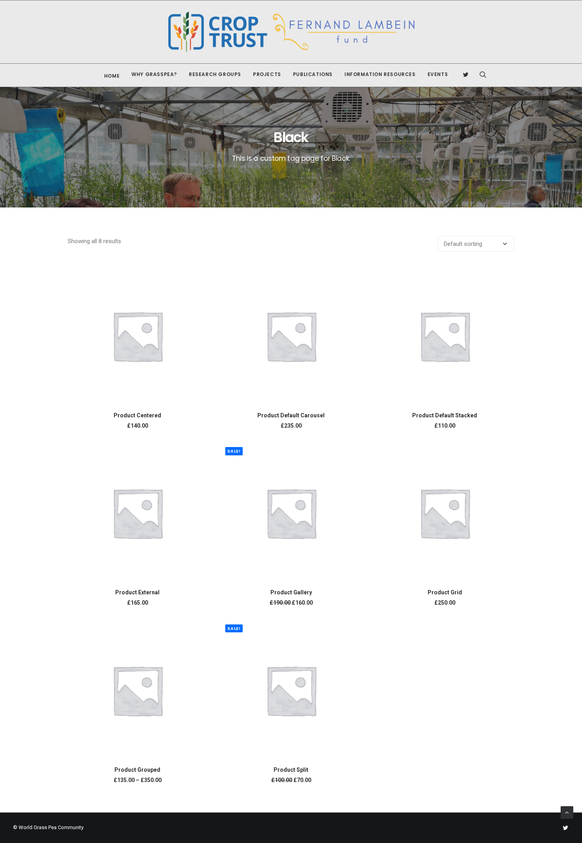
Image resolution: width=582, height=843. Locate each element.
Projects (267, 74)
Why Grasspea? (154, 74)
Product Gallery (291, 592)
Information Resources (380, 74)
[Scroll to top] (567, 812)
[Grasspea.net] (291, 32)
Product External (137, 592)
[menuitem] (110, 76)
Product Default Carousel (291, 415)
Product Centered (137, 415)
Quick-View (197, 275)
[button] (468, 74)
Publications (313, 74)
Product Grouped (137, 770)
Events (438, 74)
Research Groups (215, 74)
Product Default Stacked (444, 415)
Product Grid (445, 592)
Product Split (291, 770)
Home (112, 75)
